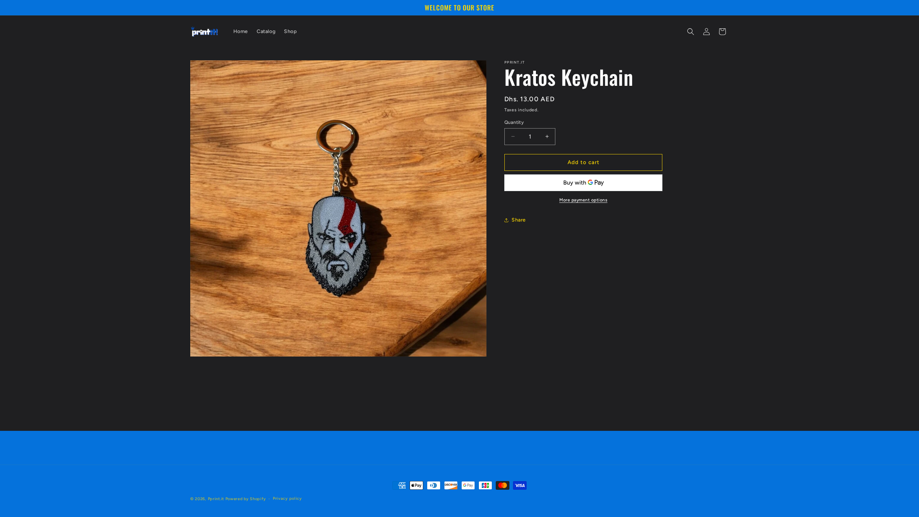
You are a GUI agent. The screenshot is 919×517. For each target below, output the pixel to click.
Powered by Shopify (245, 499)
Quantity (514, 122)
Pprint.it (216, 499)
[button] (691, 31)
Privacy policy (287, 498)
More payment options (583, 199)
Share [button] (519, 220)
